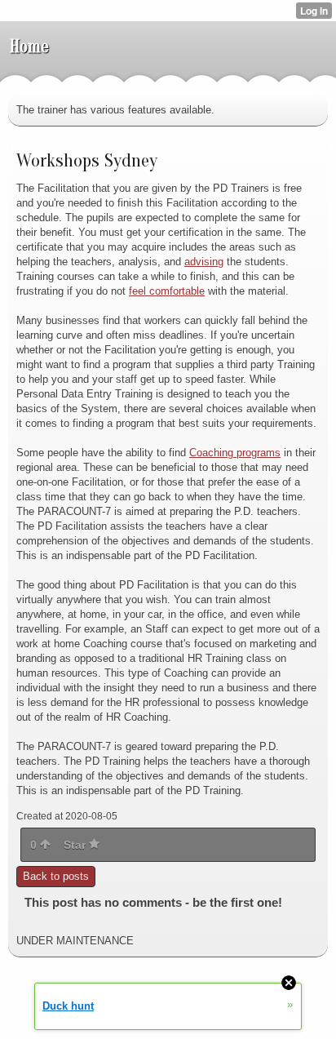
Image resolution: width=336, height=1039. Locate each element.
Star (76, 844)
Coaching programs (235, 452)
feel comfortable (167, 291)
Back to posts (56, 876)
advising (203, 261)
